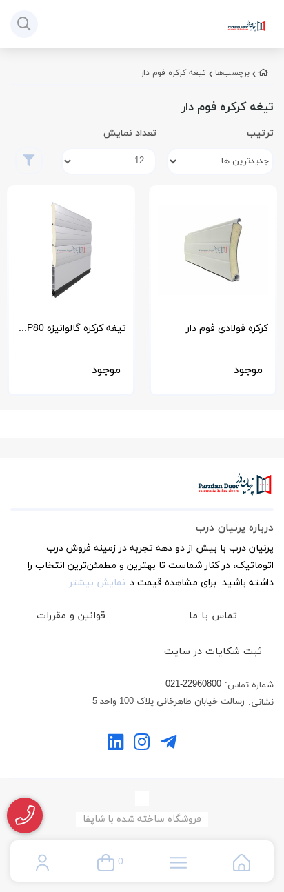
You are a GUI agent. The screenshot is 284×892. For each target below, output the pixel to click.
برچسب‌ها (232, 73)
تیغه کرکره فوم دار (173, 73)
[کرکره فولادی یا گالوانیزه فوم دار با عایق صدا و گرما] (213, 249)
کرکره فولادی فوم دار (227, 328)
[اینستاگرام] (141, 744)
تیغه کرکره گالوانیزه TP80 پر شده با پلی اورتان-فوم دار (73, 332)
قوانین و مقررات (71, 616)
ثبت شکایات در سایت (213, 652)
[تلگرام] (168, 744)
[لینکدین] (115, 744)
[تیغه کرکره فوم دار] (142, 491)
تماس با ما (213, 616)
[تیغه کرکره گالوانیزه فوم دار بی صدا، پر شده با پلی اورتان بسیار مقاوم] (71, 249)
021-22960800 (193, 684)
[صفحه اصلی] (263, 73)
